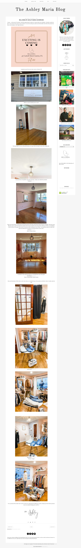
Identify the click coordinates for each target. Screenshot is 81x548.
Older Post (52, 526)
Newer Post (10, 526)
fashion (66, 56)
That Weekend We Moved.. (66, 140)
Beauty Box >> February (66, 105)
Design (54, 1)
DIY (48, 1)
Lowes (33, 181)
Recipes (41, 1)
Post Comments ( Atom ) (16, 529)
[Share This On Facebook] (28, 522)
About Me (33, 1)
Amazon (33, 229)
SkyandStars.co (44, 546)
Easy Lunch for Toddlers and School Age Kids (66, 87)
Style (66, 54)
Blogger (55, 543)
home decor (67, 57)
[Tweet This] (30, 522)
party (67, 59)
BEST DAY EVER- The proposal (66, 123)
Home (26, 1)
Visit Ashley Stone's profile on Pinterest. (67, 187)
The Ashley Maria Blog (40, 9)
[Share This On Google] (35, 522)
